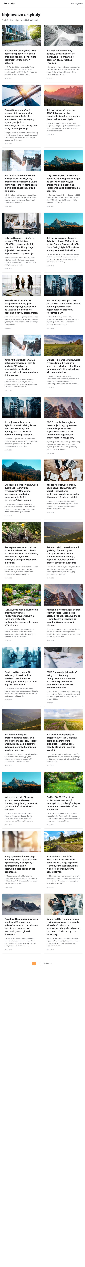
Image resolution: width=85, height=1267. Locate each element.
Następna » (47, 963)
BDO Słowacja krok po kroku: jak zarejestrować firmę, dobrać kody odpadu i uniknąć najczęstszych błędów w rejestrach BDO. (63, 306)
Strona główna (77, 3)
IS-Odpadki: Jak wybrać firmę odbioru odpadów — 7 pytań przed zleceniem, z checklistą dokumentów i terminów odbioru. (20, 56)
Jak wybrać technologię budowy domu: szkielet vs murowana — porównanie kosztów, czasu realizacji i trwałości (61, 56)
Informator (9, 3)
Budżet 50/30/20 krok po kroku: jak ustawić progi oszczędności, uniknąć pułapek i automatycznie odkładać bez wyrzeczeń (63, 803)
